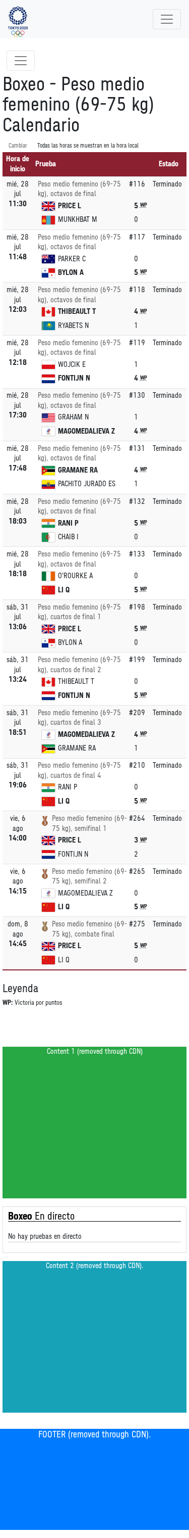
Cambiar (18, 146)
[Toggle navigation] (167, 19)
